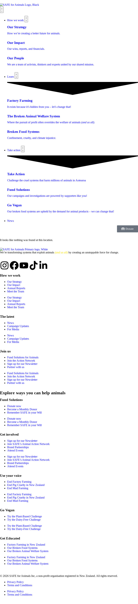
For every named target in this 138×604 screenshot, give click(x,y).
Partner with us (15, 367)
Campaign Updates (18, 326)
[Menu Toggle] (2, 9)
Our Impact (13, 284)
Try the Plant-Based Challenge (24, 516)
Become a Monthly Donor (22, 409)
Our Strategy (14, 281)
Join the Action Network (21, 360)
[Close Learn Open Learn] (16, 75)
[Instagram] (4, 265)
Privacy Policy (15, 582)
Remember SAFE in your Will (24, 412)
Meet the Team (15, 291)
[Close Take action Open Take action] (23, 149)
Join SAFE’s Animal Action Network (28, 443)
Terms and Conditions (19, 585)
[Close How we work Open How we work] (26, 19)
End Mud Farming (17, 488)
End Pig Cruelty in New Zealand (26, 484)
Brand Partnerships (18, 447)
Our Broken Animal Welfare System (27, 551)
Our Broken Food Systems (22, 547)
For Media (13, 329)
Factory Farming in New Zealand (26, 544)
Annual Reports (16, 288)
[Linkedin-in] (43, 265)
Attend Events (15, 450)
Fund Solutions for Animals (22, 357)
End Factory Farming (19, 481)
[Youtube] (23, 265)
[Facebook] (14, 265)
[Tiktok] (33, 265)
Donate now (14, 406)
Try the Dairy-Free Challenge (24, 519)
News (10, 322)
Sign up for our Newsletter (22, 363)
